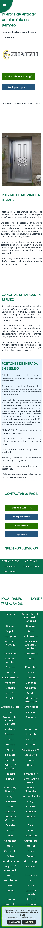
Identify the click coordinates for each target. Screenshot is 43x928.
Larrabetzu (10, 880)
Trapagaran (10, 636)
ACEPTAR (29, 922)
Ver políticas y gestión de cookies (21, 917)
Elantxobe (10, 760)
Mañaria (31, 904)
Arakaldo (10, 729)
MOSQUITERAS (31, 566)
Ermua (10, 830)
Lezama (10, 899)
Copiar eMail (21, 534)
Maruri (31, 677)
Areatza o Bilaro (10, 706)
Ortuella (10, 698)
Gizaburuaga (30, 861)
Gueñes (30, 856)
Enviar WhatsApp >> (16, 76)
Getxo (10, 856)
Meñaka (10, 688)
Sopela (10, 631)
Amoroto (31, 717)
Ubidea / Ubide (31, 749)
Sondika (31, 626)
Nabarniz (31, 806)
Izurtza (10, 875)
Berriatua (31, 744)
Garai (10, 846)
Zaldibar (31, 712)
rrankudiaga (31, 653)
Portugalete (31, 773)
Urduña (10, 693)
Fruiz (10, 835)
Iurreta (10, 712)
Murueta (10, 806)
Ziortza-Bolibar (10, 677)
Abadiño (31, 811)
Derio (10, 739)
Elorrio (31, 760)
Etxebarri (10, 754)
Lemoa (31, 885)
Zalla (31, 631)
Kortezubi (31, 734)
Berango (31, 739)
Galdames (10, 840)
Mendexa (30, 682)
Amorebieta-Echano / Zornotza (10, 720)
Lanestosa (31, 875)
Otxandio (10, 811)
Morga (10, 796)
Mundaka (10, 801)
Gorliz (31, 851)
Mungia (31, 801)
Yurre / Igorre (31, 706)
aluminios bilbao (8, 103)
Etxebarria (31, 754)
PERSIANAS (10, 566)
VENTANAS (31, 561)
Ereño (31, 825)
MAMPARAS (10, 571)
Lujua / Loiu (31, 899)
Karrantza (31, 667)
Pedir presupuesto (18, 87)
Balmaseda (31, 636)
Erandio (10, 825)
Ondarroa (31, 688)
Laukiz (31, 880)
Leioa (10, 885)
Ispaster (31, 866)
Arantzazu (31, 729)
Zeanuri (10, 672)
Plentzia (10, 773)
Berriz (31, 658)
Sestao (10, 626)
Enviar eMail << (21, 525)
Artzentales (10, 653)
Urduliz (31, 765)
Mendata (10, 682)
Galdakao (31, 835)
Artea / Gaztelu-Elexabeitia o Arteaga (31, 617)
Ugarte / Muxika (31, 796)
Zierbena (10, 734)
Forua (31, 830)
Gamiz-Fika (30, 840)
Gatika (31, 846)
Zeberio (31, 672)
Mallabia (10, 904)
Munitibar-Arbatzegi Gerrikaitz (31, 645)
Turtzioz (10, 749)
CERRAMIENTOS (10, 561)
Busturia (10, 667)
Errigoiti (10, 779)
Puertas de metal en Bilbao (24, 103)
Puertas (10, 614)
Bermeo (10, 744)
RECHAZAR (14, 922)
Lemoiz (10, 890)
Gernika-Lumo (10, 861)
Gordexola (10, 851)
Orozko (31, 693)
